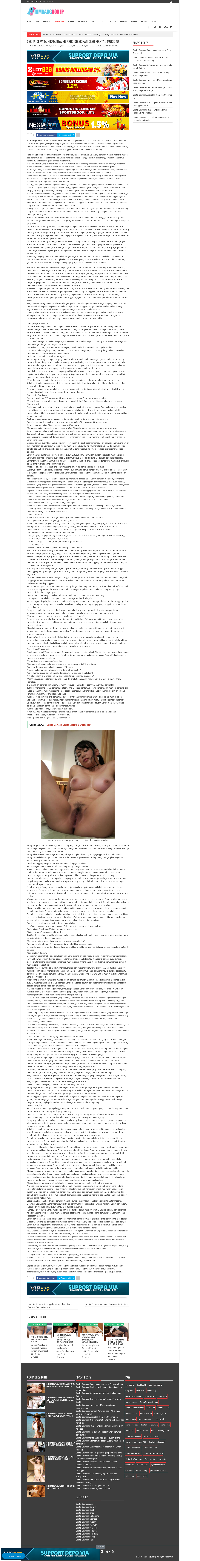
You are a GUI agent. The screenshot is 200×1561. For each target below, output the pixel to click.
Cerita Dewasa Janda (85, 1513)
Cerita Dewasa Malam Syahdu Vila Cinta (93, 1488)
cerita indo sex (131, 1413)
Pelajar (144, 21)
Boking (134, 21)
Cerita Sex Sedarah (157, 1442)
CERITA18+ (140, 1390)
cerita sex (129, 1430)
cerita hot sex (163, 1407)
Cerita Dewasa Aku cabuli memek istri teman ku (97, 1417)
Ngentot (123, 21)
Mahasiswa (59, 21)
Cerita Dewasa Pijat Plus (87, 1528)
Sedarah (112, 21)
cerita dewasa (131, 1402)
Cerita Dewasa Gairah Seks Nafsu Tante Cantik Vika (60, 1487)
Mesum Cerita (142, 1465)
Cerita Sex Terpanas (111, 46)
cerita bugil (162, 1396)
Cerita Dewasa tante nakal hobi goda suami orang (98, 1437)
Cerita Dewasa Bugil (85, 1510)
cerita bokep (150, 1396)
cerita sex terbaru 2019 (153, 1453)
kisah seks (129, 1465)
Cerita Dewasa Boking (86, 1507)
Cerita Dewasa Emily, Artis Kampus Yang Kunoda (39, 1339)
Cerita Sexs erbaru (133, 1447)
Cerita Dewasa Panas (41, 46)
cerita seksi (165, 1425)
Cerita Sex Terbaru (94, 46)
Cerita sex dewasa (133, 1436)
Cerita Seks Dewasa (149, 1425)
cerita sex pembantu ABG (135, 1442)
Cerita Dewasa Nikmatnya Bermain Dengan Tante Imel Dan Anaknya (60, 1443)
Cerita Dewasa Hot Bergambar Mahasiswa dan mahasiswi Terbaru (64, 1338)
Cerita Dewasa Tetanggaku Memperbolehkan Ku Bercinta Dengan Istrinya (50, 1305)
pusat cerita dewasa (158, 1470)
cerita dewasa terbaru (134, 1407)
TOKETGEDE (142, 1476)
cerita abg (151, 1390)
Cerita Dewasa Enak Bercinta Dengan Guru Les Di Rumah (116, 1342)
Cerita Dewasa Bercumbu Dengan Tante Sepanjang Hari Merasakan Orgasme (60, 1399)
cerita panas (130, 1419)
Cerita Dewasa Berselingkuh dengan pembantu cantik (99, 1452)
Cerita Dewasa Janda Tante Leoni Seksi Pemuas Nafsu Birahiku (60, 1457)
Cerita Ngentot (160, 1413)
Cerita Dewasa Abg (84, 1504)
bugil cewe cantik (156, 1385)
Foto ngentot (150, 1459)
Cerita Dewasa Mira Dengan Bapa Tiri (92, 1485)
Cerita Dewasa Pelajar (86, 1522)
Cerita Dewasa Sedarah (86, 1530)
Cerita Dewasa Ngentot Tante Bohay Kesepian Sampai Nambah (59, 1414)
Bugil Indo (129, 1390)
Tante (102, 21)
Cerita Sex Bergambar (160, 1430)
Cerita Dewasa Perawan (86, 1525)
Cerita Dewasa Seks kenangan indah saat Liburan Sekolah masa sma (90, 1338)
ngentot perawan (158, 1465)
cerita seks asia (131, 1425)
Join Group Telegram (13, 1556)
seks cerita (129, 1476)
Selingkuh (82, 21)
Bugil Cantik (141, 1385)
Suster (71, 21)
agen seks (129, 1385)
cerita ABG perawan (133, 1396)
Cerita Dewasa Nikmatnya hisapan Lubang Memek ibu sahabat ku (60, 1385)
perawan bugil (141, 1470)
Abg (37, 21)
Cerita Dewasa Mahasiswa (37, 1324)
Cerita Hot (55, 46)
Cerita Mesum (66, 46)
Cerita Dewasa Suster (85, 1536)
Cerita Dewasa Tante (85, 1539)
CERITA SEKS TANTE (37, 1377)
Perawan (46, 21)
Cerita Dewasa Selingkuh (87, 1533)
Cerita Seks (160, 1419)
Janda (93, 21)
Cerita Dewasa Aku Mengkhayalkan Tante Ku (106, 1304)
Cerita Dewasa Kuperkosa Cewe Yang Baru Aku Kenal (99, 1384)
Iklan (153, 21)
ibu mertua (162, 1459)
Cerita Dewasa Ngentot (86, 1519)
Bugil (29, 21)
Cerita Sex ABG (79, 46)
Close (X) (100, 1547)
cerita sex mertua (151, 1436)
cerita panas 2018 (146, 1419)
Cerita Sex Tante (150, 1447)
